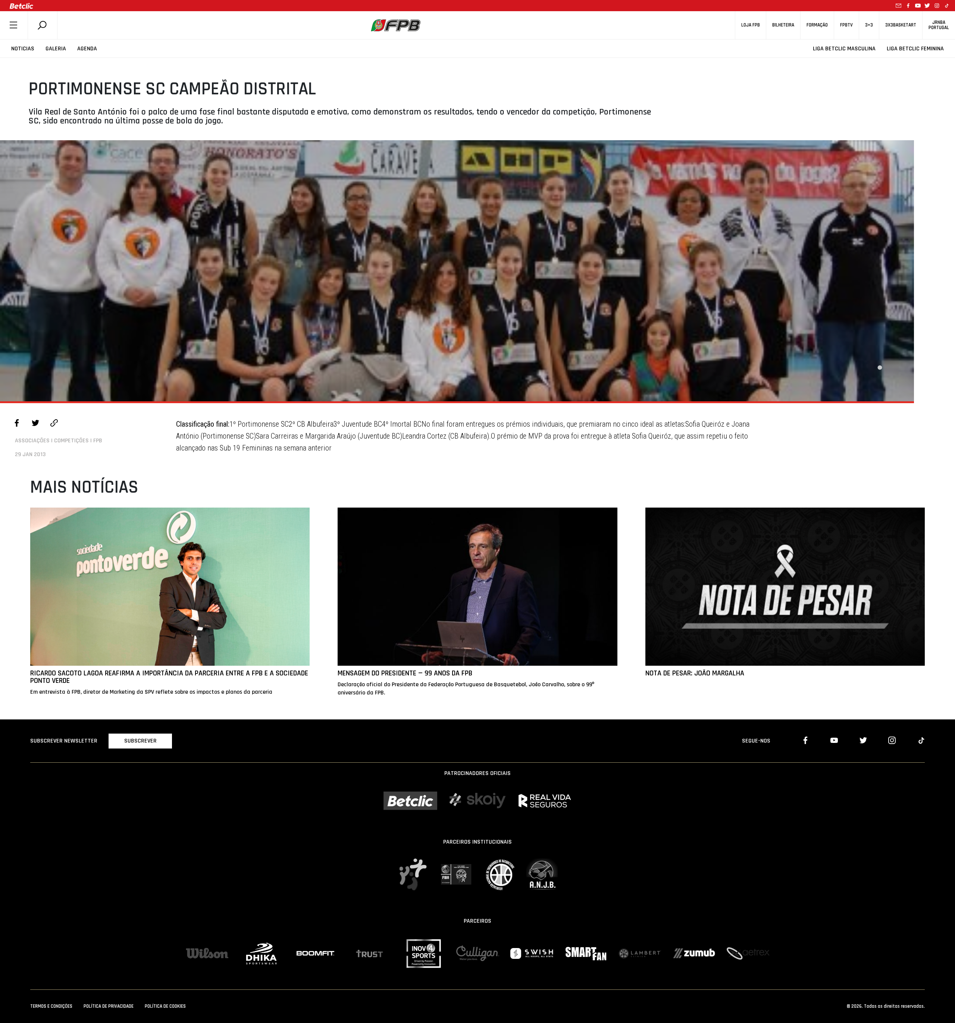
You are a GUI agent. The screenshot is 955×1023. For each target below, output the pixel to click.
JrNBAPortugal (939, 25)
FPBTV (846, 25)
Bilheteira (783, 25)
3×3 (869, 25)
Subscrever (140, 741)
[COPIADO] (54, 424)
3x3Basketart (900, 25)
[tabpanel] (457, 270)
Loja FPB (750, 25)
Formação (817, 25)
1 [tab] (879, 367)
